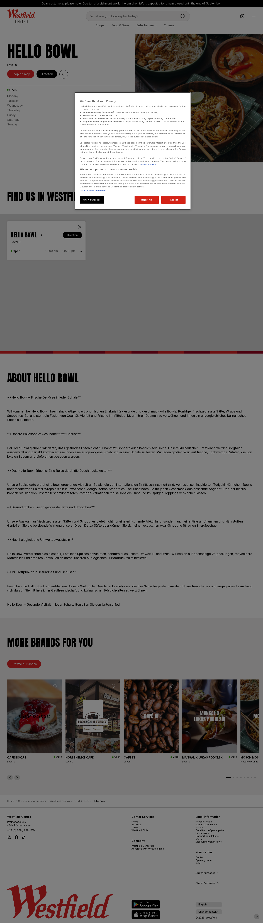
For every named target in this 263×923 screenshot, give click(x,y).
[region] (133, 151)
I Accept (173, 200)
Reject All (146, 200)
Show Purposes (92, 200)
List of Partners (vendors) (93, 190)
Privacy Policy (148, 164)
